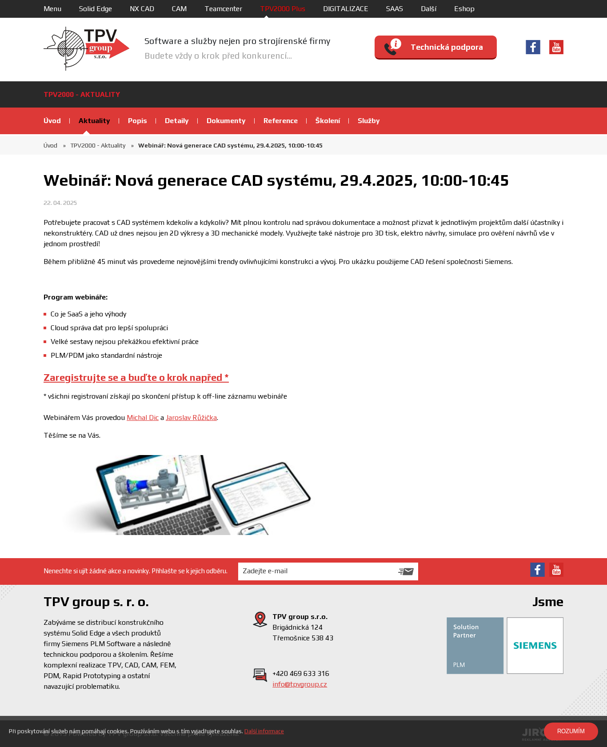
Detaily (177, 120)
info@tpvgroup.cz (299, 684)
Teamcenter (223, 8)
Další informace (264, 731)
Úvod (52, 120)
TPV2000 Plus (282, 8)
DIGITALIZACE (345, 8)
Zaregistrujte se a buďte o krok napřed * (136, 377)
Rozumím (571, 731)
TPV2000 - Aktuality (97, 145)
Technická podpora (447, 47)
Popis (137, 120)
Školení (327, 120)
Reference (281, 120)
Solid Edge (95, 8)
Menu (52, 8)
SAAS (394, 8)
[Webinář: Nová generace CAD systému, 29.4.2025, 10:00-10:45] (203, 495)
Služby (369, 120)
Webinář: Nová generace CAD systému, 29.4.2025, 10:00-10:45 (230, 145)
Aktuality (94, 120)
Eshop (464, 8)
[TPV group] (86, 49)
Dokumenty (226, 120)
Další (428, 8)
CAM (179, 8)
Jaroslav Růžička (191, 417)
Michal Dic (143, 417)
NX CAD (142, 8)
